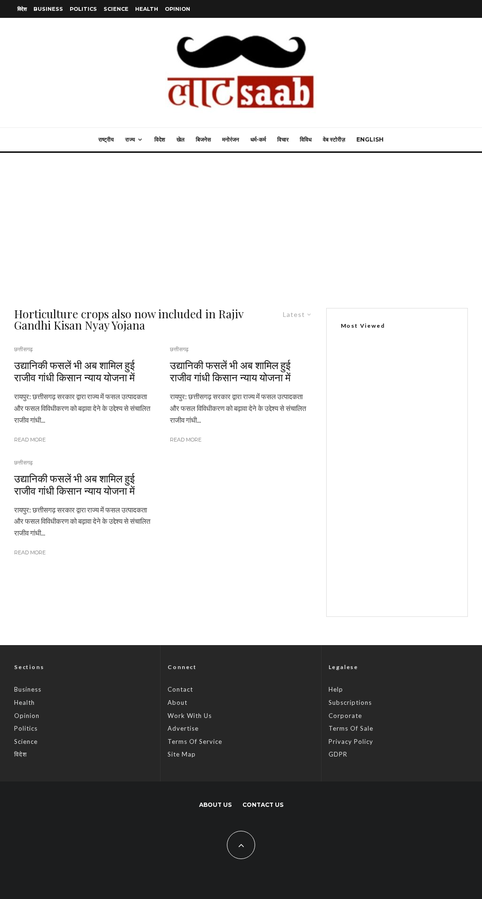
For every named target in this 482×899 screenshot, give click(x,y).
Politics (83, 9)
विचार (283, 139)
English (370, 139)
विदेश (22, 9)
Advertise (183, 728)
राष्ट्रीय (106, 139)
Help (336, 689)
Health (146, 9)
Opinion (177, 9)
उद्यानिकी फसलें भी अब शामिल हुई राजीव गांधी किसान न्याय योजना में (74, 371)
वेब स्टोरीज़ (334, 139)
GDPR (338, 754)
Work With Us (190, 715)
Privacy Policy (351, 741)
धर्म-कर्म (258, 139)
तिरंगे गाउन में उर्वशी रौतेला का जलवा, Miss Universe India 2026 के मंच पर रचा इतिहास (416, 484)
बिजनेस (203, 139)
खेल (181, 139)
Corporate (345, 715)
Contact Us (262, 804)
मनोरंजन (230, 139)
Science (116, 9)
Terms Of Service (195, 741)
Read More (30, 439)
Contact (180, 689)
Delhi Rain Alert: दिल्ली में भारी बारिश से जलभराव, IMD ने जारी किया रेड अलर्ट (417, 586)
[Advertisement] (241, 223)
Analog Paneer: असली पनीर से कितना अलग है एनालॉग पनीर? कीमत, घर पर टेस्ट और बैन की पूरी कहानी (414, 536)
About (177, 702)
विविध (306, 139)
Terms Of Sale (351, 728)
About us (215, 804)
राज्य (130, 139)
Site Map (182, 754)
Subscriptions (350, 702)
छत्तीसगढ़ (23, 349)
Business (48, 9)
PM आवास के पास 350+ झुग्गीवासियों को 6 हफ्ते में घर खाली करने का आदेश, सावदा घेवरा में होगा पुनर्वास (394, 440)
